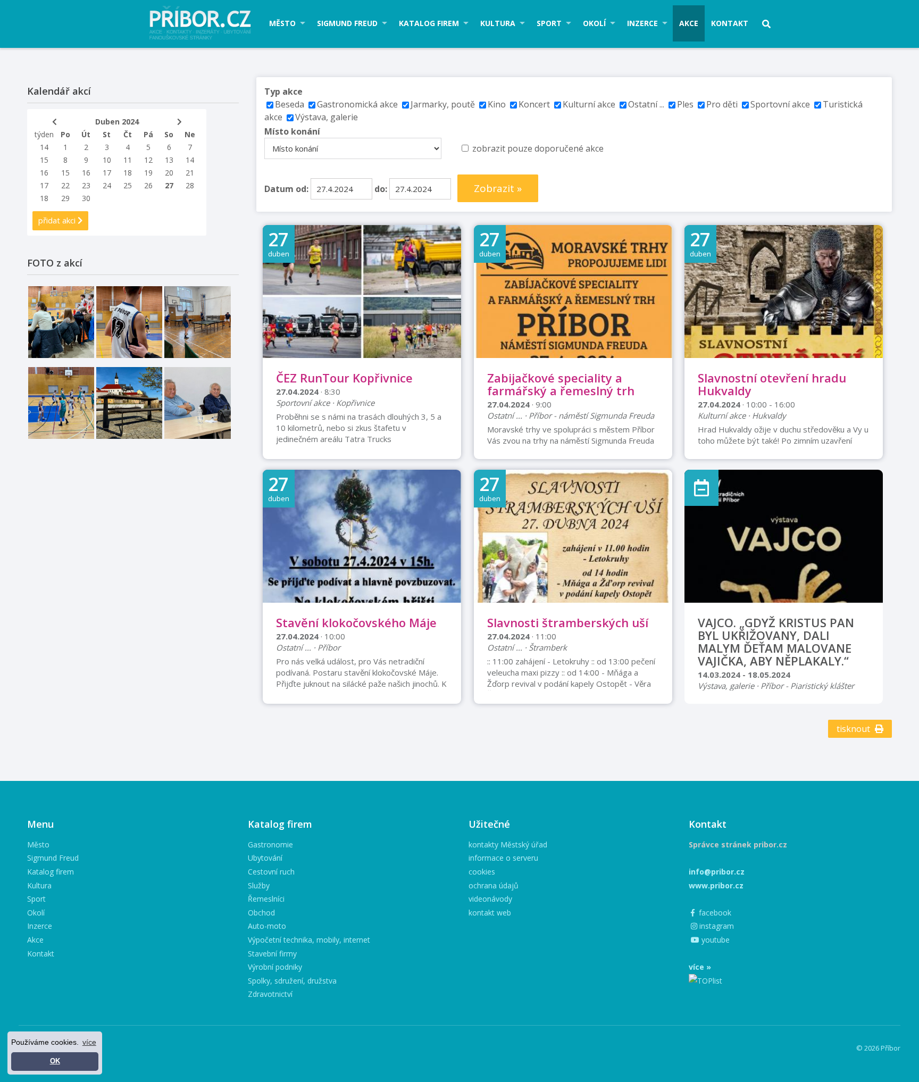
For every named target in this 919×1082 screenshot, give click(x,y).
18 (127, 173)
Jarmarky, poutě (443, 104)
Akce (688, 23)
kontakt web (490, 913)
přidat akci (58, 220)
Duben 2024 (117, 121)
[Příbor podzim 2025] (129, 403)
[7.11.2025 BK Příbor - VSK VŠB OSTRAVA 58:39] (61, 403)
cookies (482, 872)
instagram (715, 926)
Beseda (289, 104)
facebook (714, 913)
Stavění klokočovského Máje (356, 622)
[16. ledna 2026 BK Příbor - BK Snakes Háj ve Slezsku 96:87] (129, 322)
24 (107, 185)
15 (44, 160)
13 (169, 160)
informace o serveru (503, 858)
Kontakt (729, 23)
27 (169, 185)
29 (65, 198)
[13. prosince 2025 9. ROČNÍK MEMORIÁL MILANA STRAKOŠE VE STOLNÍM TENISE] (197, 322)
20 (169, 173)
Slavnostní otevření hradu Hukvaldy (772, 384)
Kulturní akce (590, 104)
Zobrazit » (498, 188)
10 (107, 160)
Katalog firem (429, 23)
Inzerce (642, 23)
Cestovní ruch (271, 872)
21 (190, 173)
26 (148, 185)
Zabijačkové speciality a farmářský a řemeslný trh (560, 384)
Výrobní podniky (275, 967)
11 (127, 160)
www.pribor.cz (716, 885)
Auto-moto (267, 926)
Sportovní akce (780, 104)
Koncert (534, 104)
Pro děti (722, 104)
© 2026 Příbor (878, 1048)
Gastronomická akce (357, 104)
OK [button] (55, 1061)
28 (190, 185)
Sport (549, 23)
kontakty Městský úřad (508, 844)
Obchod (261, 913)
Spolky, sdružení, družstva (292, 981)
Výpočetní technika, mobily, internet (309, 940)
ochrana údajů (494, 885)
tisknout (854, 729)
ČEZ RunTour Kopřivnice (344, 378)
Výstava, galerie (326, 117)
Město (282, 23)
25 (127, 185)
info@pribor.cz (717, 872)
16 (44, 173)
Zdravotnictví (270, 994)
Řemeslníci (266, 899)
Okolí (594, 23)
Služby (259, 885)
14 (44, 147)
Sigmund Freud (347, 23)
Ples (685, 104)
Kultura (497, 23)
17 (107, 173)
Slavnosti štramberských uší (567, 622)
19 (148, 173)
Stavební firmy (272, 953)
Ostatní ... (646, 104)
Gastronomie (270, 844)
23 (86, 185)
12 (148, 160)
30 (86, 198)
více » (700, 967)
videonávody (490, 899)
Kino (497, 104)
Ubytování (265, 858)
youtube (714, 940)
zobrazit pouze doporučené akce (538, 148)
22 (65, 185)
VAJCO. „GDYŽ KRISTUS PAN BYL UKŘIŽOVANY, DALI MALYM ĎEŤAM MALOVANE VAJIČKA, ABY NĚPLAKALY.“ (776, 641)
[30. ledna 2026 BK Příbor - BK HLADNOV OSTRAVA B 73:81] (61, 322)
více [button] (89, 1042)
